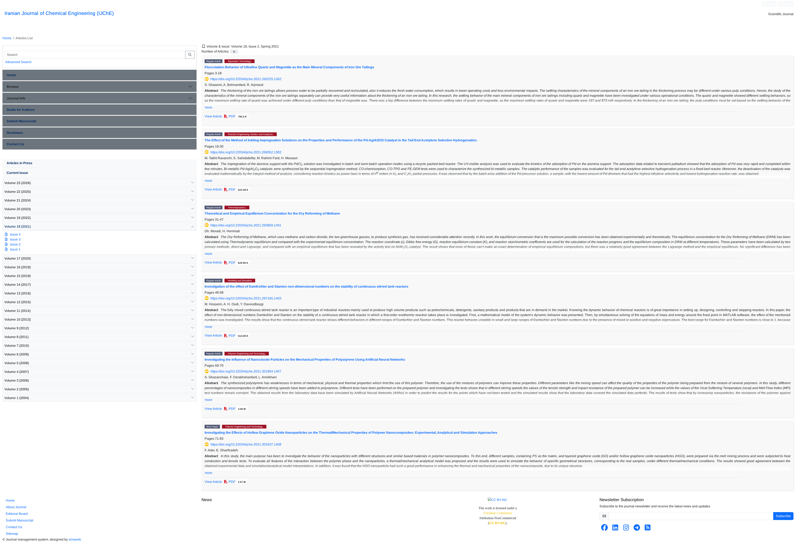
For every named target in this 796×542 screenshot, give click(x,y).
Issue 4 (15, 234)
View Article (213, 116)
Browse (13, 86)
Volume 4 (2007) (16, 372)
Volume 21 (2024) (17, 200)
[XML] (282, 46)
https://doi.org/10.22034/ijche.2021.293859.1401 (245, 225)
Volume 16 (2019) (17, 267)
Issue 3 (15, 239)
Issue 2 (15, 244)
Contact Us (15, 144)
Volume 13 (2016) (17, 293)
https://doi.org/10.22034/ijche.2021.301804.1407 (245, 371)
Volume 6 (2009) (16, 354)
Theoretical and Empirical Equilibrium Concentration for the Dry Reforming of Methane (272, 213)
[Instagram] (626, 529)
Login (769, 3)
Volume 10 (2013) (17, 319)
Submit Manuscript (21, 121)
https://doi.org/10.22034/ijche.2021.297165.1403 (245, 298)
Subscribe (783, 516)
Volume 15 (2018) (17, 276)
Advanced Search (18, 62)
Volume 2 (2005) (16, 389)
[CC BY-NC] (497, 499)
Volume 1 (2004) (16, 398)
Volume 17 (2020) (17, 258)
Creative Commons (497, 513)
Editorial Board (17, 513)
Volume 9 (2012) (16, 328)
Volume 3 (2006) (16, 380)
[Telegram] (637, 529)
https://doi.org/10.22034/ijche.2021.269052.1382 (245, 152)
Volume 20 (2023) (17, 209)
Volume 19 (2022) (17, 218)
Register (785, 3)
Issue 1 (15, 249)
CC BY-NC (497, 523)
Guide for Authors (21, 109)
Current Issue (17, 173)
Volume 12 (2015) (17, 302)
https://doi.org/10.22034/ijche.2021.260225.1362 (245, 79)
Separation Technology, (239, 61)
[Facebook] (604, 529)
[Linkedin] (615, 529)
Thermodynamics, (237, 207)
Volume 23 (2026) (17, 183)
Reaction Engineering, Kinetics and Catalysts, (250, 134)
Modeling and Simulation (240, 280)
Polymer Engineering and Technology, (247, 353)
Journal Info (16, 98)
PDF (237, 116)
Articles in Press (19, 163)
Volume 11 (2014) (17, 311)
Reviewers (15, 132)
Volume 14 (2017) (17, 284)
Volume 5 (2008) (16, 363)
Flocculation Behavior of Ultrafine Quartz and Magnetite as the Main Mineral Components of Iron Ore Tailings (289, 67)
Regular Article (213, 61)
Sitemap (12, 533)
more (208, 107)
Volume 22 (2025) (17, 191)
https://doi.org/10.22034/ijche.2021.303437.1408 (245, 444)
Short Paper (212, 426)
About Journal (16, 507)
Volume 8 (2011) (16, 337)
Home (6, 38)
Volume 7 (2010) (16, 345)
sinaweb (75, 539)
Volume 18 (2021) (17, 226)
